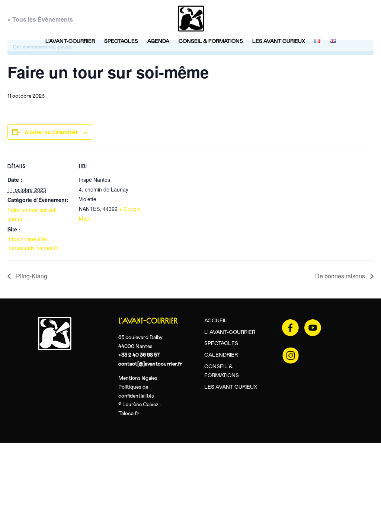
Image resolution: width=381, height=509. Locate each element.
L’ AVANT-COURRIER (229, 332)
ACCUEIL (215, 320)
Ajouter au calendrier (51, 132)
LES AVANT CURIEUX (278, 41)
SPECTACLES (121, 41)
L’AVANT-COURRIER (70, 41)
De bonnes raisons (340, 276)
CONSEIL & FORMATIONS (211, 41)
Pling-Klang (31, 276)
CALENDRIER (221, 355)
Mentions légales (137, 378)
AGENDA (158, 41)
